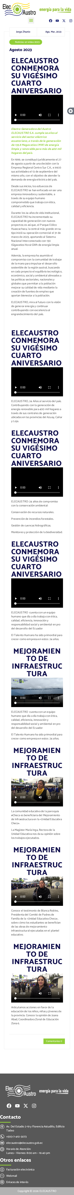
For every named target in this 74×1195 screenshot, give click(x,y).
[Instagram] (70, 20)
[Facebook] (50, 20)
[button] (31, 20)
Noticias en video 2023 (27, 42)
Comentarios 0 (54, 1041)
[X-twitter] (64, 20)
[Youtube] (57, 20)
